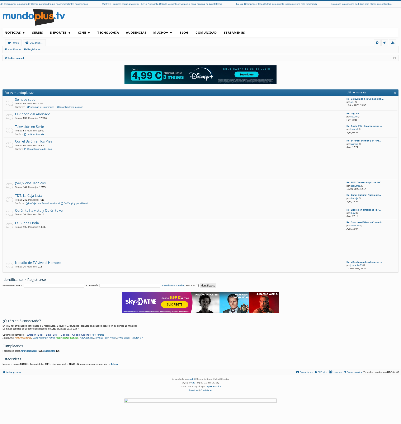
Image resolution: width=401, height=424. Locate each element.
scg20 (353, 116)
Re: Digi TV (352, 113)
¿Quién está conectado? (22, 320)
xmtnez (100, 335)
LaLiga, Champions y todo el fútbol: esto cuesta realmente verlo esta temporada (271, 4)
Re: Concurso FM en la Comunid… (365, 222)
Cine (82, 32)
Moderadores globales (67, 337)
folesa (114, 364)
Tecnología (108, 32)
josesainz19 (356, 265)
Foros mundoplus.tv (19, 92)
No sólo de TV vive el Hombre (38, 262)
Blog (183, 32)
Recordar (191, 285)
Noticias (13, 32)
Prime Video (123, 337)
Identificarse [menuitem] (385, 43)
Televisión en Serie (29, 126)
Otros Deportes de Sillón (39, 149)
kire (94, 335)
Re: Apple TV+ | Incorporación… (364, 126)
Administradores (23, 337)
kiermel (354, 129)
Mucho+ (160, 32)
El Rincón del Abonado (32, 114)
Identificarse (14, 49)
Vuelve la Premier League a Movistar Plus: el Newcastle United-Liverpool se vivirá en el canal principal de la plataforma (157, 4)
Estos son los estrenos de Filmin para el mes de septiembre (356, 4)
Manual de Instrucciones (70, 107)
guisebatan (49, 351)
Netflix (113, 337)
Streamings (234, 32)
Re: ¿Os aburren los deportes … (364, 262)
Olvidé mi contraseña (173, 285)
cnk (352, 102)
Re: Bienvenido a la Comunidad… (365, 99)
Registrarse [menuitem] (393, 43)
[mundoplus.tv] (34, 17)
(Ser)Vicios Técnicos (30, 183)
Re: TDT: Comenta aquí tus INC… (364, 182)
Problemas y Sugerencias (41, 107)
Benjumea (355, 186)
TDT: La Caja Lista (28, 195)
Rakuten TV (137, 337)
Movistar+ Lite (101, 337)
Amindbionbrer (28, 351)
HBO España (86, 337)
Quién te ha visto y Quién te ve (39, 210)
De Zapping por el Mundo (76, 203)
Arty (193, 383)
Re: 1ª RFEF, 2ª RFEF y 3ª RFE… (364, 140)
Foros (15, 43)
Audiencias (136, 32)
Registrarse (34, 49)
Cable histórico (40, 337)
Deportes (58, 32)
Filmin (52, 337)
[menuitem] (377, 42)
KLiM (352, 213)
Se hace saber (26, 99)
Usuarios (35, 43)
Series (37, 32)
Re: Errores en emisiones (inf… (363, 210)
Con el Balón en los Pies (33, 141)
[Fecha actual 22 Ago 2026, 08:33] (394, 58)
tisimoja (354, 144)
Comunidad (206, 32)
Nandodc (355, 225)
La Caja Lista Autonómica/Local (44, 203)
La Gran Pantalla (35, 134)
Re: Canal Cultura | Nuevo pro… (364, 195)
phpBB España (213, 386)
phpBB (191, 379)
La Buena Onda (27, 223)
